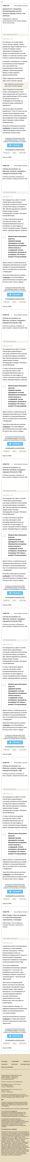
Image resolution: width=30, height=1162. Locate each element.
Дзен (14, 153)
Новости (6, 153)
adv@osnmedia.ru (5, 1090)
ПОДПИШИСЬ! (16, 145)
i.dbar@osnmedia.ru (8, 1085)
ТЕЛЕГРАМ (22, 153)
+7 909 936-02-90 (9, 1086)
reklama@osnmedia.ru (17, 1089)
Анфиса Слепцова (22, 5)
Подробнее (3, 1126)
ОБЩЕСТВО (6, 5)
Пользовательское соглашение (9, 1129)
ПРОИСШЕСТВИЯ (25, 1064)
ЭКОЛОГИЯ (14, 1064)
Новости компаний (7, 1067)
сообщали (6, 128)
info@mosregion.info (9, 1079)
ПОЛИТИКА (4, 1061)
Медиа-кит (14, 1111)
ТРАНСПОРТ (4, 1064)
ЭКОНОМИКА (15, 1061)
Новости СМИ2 (7, 157)
